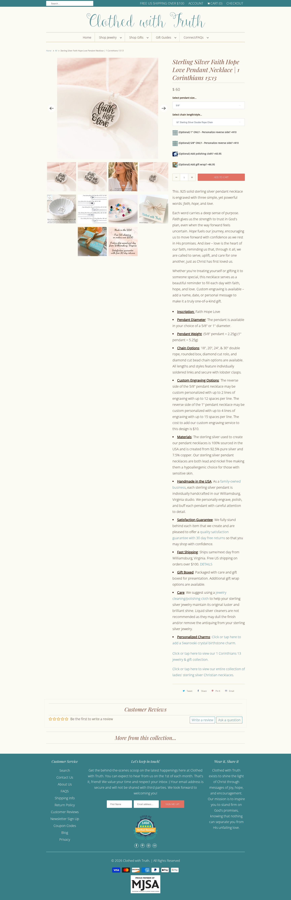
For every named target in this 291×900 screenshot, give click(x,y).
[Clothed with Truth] (145, 20)
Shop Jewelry (108, 37)
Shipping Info (65, 798)
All (56, 50)
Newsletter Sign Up (64, 818)
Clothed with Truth (136, 860)
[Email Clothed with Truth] (154, 845)
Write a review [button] (202, 720)
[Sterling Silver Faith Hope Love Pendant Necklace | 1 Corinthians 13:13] (107, 108)
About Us (65, 784)
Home (87, 37)
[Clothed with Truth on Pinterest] (142, 845)
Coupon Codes (65, 825)
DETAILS (206, 564)
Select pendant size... (184, 97)
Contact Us (64, 777)
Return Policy (65, 805)
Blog (64, 832)
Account (195, 3)
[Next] (163, 108)
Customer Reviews (65, 812)
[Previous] (51, 108)
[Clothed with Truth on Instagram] (148, 845)
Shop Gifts (137, 37)
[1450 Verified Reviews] (145, 840)
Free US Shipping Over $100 (162, 3)
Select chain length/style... (187, 114)
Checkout (235, 3)
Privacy (64, 839)
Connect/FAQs (194, 37)
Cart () (216, 3)
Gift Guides (164, 37)
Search (64, 770)
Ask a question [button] (229, 720)
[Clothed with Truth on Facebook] (136, 845)
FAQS (65, 791)
